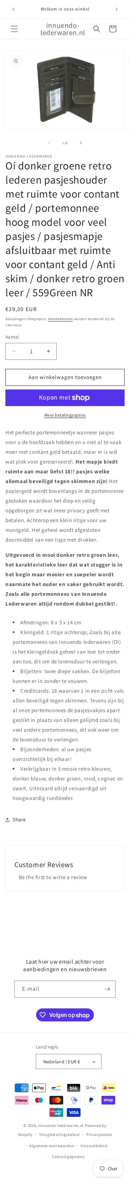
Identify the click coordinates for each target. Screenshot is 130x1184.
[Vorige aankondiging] (13, 9)
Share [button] (19, 819)
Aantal (12, 337)
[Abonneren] (107, 989)
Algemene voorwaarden (51, 1145)
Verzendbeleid (94, 1145)
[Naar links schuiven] (49, 143)
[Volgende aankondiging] (117, 9)
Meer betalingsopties (65, 415)
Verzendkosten (60, 319)
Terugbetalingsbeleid (59, 1134)
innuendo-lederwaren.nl (61, 1125)
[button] (14, 29)
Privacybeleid (99, 1134)
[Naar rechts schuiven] (81, 143)
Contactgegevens (68, 1156)
